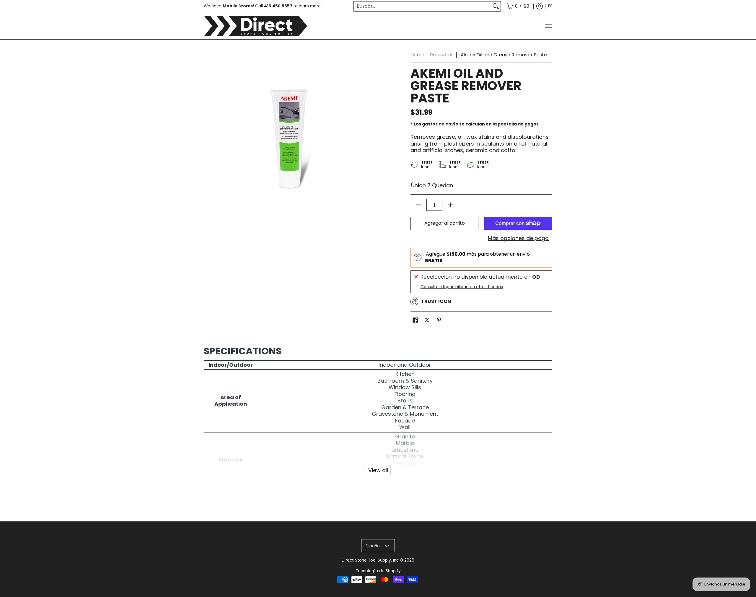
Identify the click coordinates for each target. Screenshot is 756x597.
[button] (415, 320)
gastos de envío (440, 124)
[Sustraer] (418, 205)
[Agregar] (450, 205)
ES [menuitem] (550, 6)
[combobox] (422, 6)
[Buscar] (496, 6)
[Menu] (548, 26)
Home (417, 54)
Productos (442, 54)
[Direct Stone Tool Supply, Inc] (255, 26)
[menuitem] (518, 6)
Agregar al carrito (444, 223)
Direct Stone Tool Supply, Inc (370, 560)
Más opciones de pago (518, 238)
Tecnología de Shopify (378, 571)
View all (378, 470)
